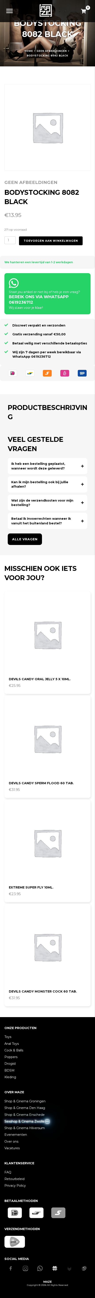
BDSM (9, 1070)
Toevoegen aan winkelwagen (51, 240)
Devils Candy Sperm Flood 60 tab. (41, 783)
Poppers (10, 1057)
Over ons (11, 1141)
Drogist (10, 1064)
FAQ (7, 1172)
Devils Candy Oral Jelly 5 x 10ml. (40, 679)
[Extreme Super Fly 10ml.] (47, 843)
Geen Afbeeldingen (52, 51)
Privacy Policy (15, 1186)
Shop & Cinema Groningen (25, 1101)
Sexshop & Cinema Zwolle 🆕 (26, 1121)
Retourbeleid (14, 1179)
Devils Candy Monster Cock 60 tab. (43, 991)
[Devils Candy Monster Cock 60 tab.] (47, 947)
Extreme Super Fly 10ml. (31, 887)
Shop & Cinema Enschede (24, 1115)
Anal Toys (11, 1044)
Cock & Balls (13, 1050)
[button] (47, 466)
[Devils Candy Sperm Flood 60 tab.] (47, 738)
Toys (7, 1037)
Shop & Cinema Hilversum (24, 1128)
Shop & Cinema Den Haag (24, 1108)
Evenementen (15, 1135)
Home (29, 51)
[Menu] (9, 11)
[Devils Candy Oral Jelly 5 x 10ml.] (47, 634)
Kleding (10, 1077)
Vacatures (12, 1148)
